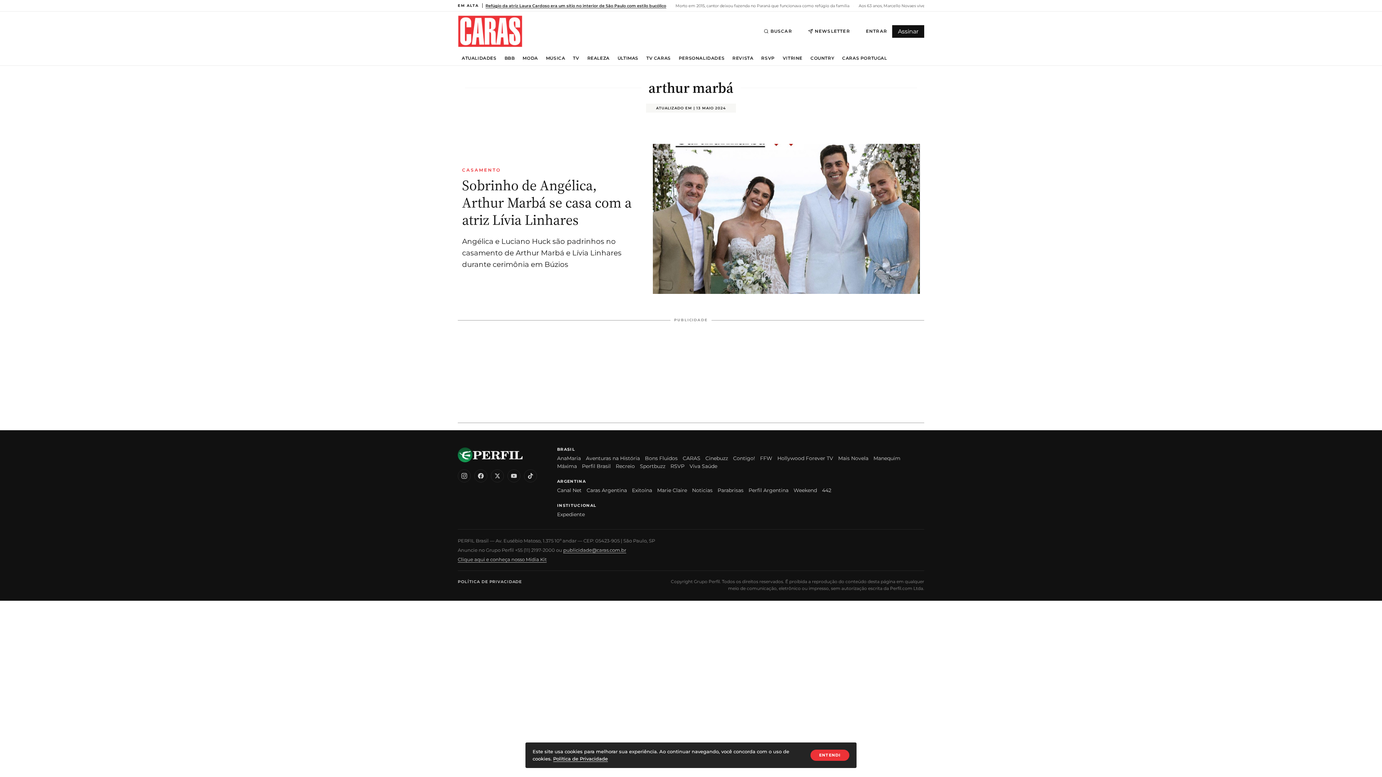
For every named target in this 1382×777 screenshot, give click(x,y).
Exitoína (642, 490)
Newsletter (832, 31)
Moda (530, 58)
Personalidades (701, 58)
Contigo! (744, 458)
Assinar (908, 31)
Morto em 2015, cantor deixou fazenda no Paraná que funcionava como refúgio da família (761, 5)
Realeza (598, 58)
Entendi (830, 755)
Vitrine (793, 58)
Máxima (567, 466)
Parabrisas (731, 490)
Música (555, 58)
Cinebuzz (716, 458)
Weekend (805, 490)
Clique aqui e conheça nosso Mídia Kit (502, 559)
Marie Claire (672, 490)
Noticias (702, 490)
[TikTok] (530, 475)
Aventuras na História (613, 458)
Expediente (571, 514)
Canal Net (569, 490)
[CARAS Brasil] (490, 31)
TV (576, 58)
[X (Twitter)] (497, 475)
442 (826, 490)
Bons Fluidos (661, 458)
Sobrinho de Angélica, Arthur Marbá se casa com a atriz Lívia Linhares (547, 203)
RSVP (767, 58)
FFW (766, 458)
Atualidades (479, 58)
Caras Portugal (864, 58)
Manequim (886, 458)
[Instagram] (464, 475)
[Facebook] (480, 475)
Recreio (625, 466)
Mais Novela (853, 458)
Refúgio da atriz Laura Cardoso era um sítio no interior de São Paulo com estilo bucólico (575, 5)
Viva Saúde (703, 466)
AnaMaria (569, 458)
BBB (510, 58)
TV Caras (658, 58)
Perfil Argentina (769, 490)
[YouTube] (513, 475)
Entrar (876, 31)
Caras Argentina (607, 490)
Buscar (781, 31)
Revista (742, 58)
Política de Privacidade (490, 581)
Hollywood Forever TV (805, 458)
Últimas (628, 58)
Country (822, 58)
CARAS (691, 458)
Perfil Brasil (596, 466)
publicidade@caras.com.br (594, 550)
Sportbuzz (652, 466)
